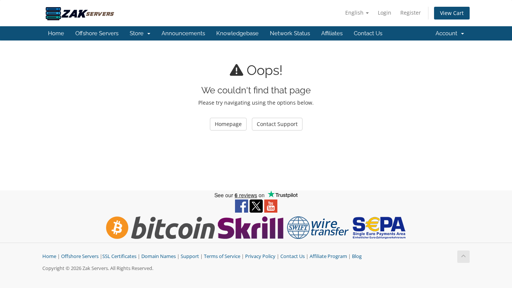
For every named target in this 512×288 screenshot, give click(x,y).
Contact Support (277, 124)
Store (138, 33)
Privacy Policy (260, 256)
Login (384, 12)
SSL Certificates (119, 256)
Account (448, 33)
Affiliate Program (328, 256)
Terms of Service (222, 256)
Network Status (290, 33)
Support (190, 256)
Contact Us (368, 33)
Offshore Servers (96, 33)
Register (410, 12)
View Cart (452, 12)
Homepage (228, 124)
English (355, 12)
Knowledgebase (237, 33)
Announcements (183, 33)
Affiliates (332, 33)
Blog (357, 256)
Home (56, 33)
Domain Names (158, 256)
